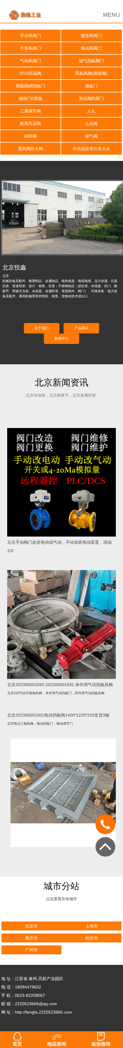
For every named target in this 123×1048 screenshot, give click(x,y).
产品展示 (81, 328)
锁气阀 (91, 136)
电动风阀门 (91, 48)
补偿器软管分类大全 (91, 148)
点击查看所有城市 (61, 899)
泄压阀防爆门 (91, 98)
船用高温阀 (30, 123)
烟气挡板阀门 (91, 60)
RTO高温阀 (30, 73)
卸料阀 (30, 136)
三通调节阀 (30, 111)
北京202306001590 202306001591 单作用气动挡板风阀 (60, 684)
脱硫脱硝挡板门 (30, 85)
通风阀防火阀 (30, 148)
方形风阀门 (30, 48)
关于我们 (41, 328)
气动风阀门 (30, 60)
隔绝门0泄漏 (30, 98)
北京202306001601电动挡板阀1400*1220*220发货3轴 (58, 715)
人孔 (91, 111)
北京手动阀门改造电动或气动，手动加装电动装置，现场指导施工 (59, 542)
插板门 (91, 85)
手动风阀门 (30, 35)
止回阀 (91, 123)
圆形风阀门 (91, 35)
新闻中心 (61, 338)
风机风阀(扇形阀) (91, 73)
